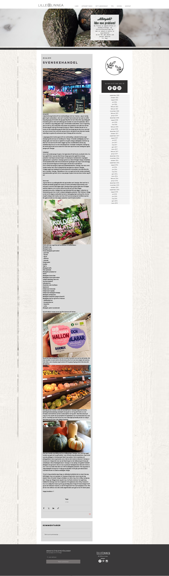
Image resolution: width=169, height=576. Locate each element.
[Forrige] (9, 28)
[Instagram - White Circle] (119, 88)
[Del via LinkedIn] (53, 508)
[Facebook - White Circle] (110, 88)
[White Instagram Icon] (106, 561)
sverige (66, 502)
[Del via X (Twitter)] (48, 508)
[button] (112, 5)
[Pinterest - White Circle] (114, 88)
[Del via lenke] (58, 508)
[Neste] (160, 28)
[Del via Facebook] (44, 508)
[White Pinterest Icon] (103, 561)
